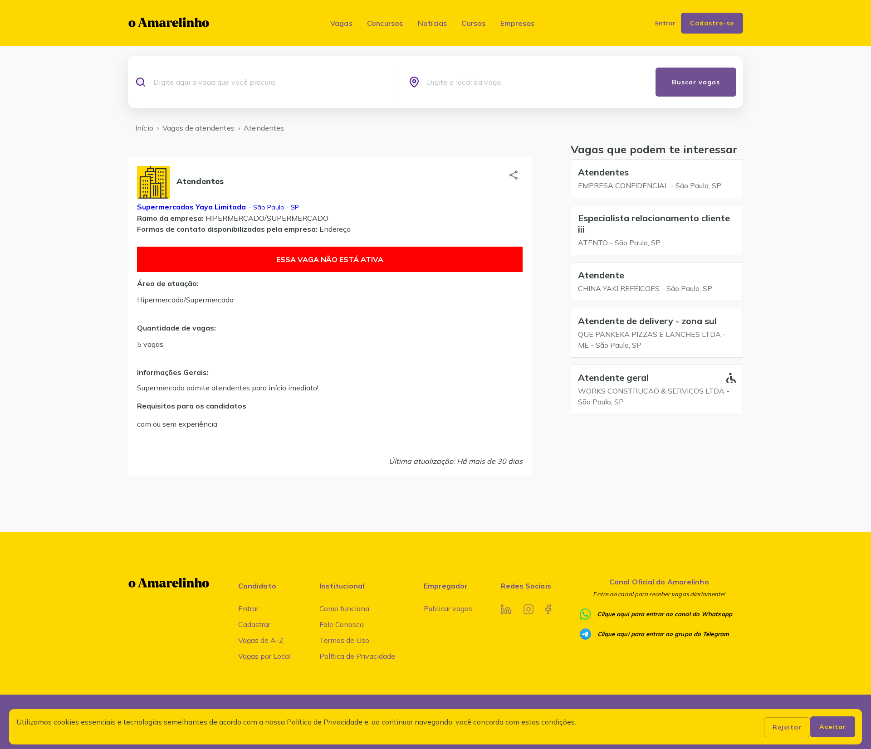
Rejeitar (787, 727)
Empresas (517, 23)
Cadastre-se (712, 23)
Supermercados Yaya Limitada (191, 206)
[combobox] (265, 82)
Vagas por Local (264, 656)
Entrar (248, 608)
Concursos (385, 23)
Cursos (473, 23)
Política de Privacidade (357, 656)
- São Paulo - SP (273, 207)
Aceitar (832, 727)
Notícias (432, 23)
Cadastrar (254, 624)
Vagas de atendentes (198, 127)
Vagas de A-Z (261, 640)
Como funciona (344, 608)
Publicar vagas (448, 608)
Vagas (341, 23)
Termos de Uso (344, 640)
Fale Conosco (341, 624)
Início (144, 127)
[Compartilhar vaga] (513, 175)
